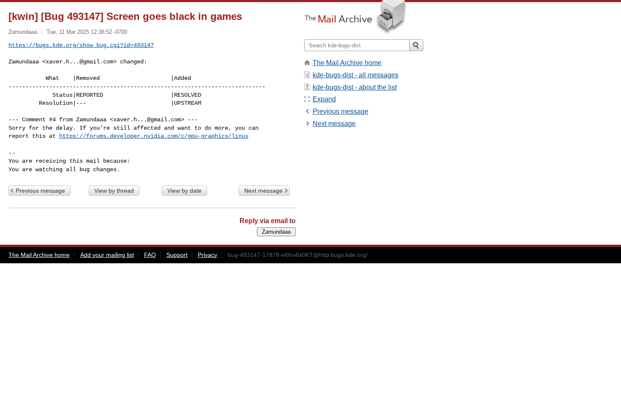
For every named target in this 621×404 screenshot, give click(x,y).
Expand (324, 99)
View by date (184, 190)
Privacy (207, 254)
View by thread (114, 190)
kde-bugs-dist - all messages (355, 75)
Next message (263, 190)
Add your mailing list (107, 254)
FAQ (150, 254)
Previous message (40, 190)
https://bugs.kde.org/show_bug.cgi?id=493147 (81, 45)
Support (177, 254)
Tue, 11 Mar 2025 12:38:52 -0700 (86, 32)
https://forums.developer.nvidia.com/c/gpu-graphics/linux (153, 136)
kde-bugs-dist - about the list (355, 87)
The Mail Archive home (347, 62)
